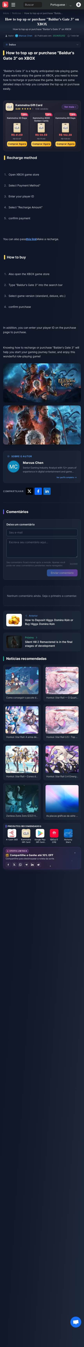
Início (6, 13)
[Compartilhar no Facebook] (8, 864)
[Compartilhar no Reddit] (38, 864)
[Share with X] (29, 491)
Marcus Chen (33, 463)
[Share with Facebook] (38, 491)
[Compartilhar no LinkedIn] (32, 864)
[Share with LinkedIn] (47, 491)
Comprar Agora (17, 143)
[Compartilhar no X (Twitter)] (14, 864)
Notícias (16, 13)
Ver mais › (70, 106)
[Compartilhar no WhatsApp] (20, 864)
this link (31, 239)
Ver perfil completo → (66, 477)
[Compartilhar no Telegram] (26, 864)
